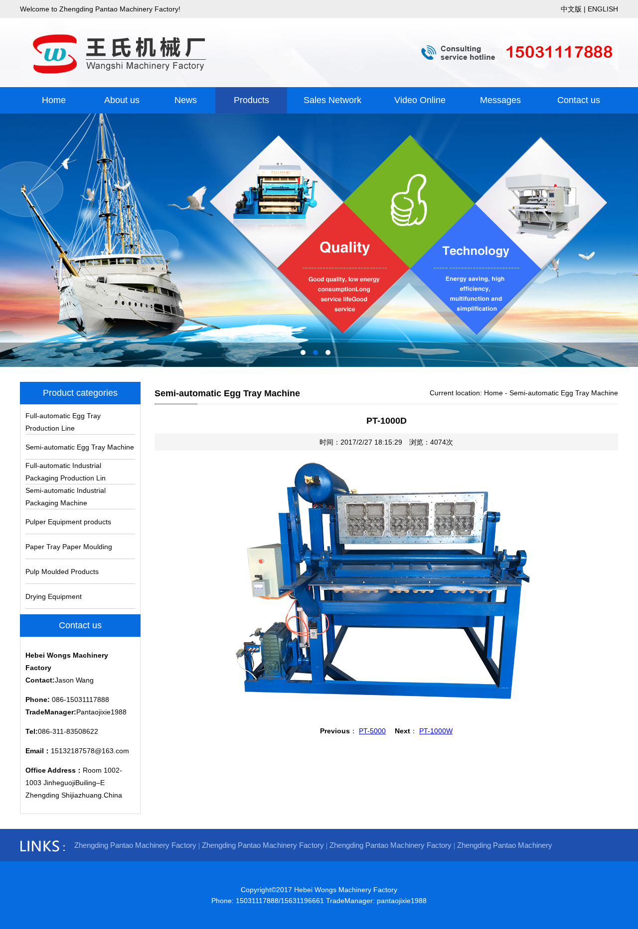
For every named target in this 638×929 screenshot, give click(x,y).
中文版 (571, 9)
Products (251, 100)
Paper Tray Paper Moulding (68, 547)
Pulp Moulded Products (62, 572)
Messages (500, 100)
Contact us (578, 100)
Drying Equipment (53, 596)
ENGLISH (603, 9)
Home (54, 100)
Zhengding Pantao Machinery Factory (135, 845)
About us (122, 100)
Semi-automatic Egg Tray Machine (79, 447)
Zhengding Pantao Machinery (504, 845)
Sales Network (332, 100)
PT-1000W (436, 731)
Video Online (420, 100)
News (185, 100)
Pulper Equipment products (68, 522)
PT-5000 (372, 731)
